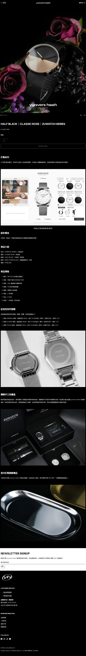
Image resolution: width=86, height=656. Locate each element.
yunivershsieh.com (10, 648)
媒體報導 (3, 627)
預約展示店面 (7, 595)
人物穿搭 (3, 621)
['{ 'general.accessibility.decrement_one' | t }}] (1, 139)
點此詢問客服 (7, 592)
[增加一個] (7, 139)
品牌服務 (3, 617)
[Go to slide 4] (5, 115)
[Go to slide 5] (6, 115)
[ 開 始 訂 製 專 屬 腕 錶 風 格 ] (43, 228)
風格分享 (3, 624)
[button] (82, 3)
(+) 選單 (3, 3)
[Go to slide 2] (2, 115)
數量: (2, 135)
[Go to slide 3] (3, 115)
